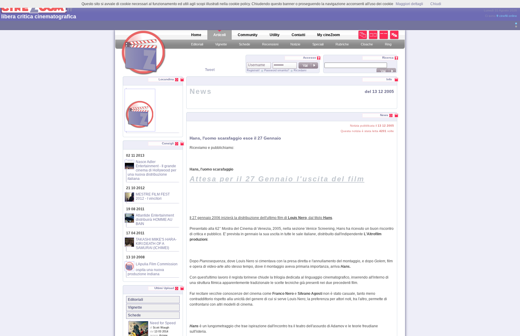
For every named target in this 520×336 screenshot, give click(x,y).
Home (196, 35)
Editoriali (197, 44)
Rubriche (342, 44)
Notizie (295, 44)
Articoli (219, 35)
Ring (388, 44)
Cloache (367, 44)
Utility (275, 35)
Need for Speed (163, 323)
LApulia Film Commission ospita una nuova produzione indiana (153, 269)
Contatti (298, 35)
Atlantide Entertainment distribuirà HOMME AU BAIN (155, 219)
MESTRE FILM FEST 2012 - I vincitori (153, 196)
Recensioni (270, 44)
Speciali (317, 44)
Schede (244, 44)
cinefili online (507, 15)
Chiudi (435, 4)
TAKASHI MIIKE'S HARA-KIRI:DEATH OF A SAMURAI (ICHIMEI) (156, 243)
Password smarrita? (276, 70)
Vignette (221, 44)
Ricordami (300, 70)
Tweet (210, 70)
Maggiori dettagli (409, 4)
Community (248, 35)
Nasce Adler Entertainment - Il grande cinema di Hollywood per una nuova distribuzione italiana (152, 170)
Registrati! (253, 70)
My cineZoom (328, 35)
